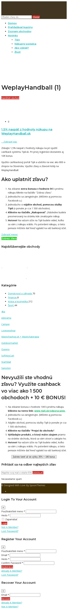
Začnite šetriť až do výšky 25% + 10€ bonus (34, 457)
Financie (12, 297)
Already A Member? (11, 570)
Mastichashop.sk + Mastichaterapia (20, 336)
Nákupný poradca (25, 43)
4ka (3, 311)
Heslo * (5, 515)
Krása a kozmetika (18, 301)
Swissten (6, 368)
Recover (5, 598)
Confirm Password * (12, 562)
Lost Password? (9, 531)
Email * (5, 555)
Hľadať (36, 16)
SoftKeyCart (7, 355)
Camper (5, 324)
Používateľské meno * (13, 511)
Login (4, 523)
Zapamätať (11, 519)
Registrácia (7, 566)
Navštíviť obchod (10, 97)
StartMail (6, 362)
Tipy (17, 39)
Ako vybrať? (22, 47)
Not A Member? (9, 527)
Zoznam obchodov (19, 31)
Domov (12, 23)
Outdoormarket (9, 343)
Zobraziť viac (9, 141)
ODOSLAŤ (38, 472)
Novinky (13, 35)
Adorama (6, 317)
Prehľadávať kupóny (20, 27)
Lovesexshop (8, 330)
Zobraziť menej (9, 234)
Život (18, 52)
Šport (11, 305)
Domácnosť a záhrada (20, 293)
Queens (5, 349)
